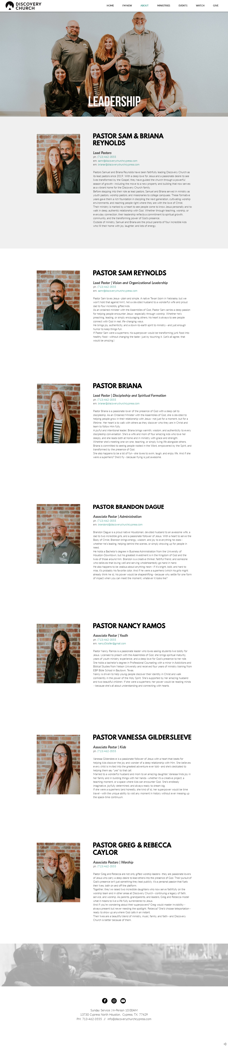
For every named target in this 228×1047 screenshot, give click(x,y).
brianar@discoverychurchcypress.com (118, 164)
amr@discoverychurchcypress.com (118, 161)
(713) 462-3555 (106, 157)
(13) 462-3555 (106, 521)
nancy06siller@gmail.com (112, 643)
